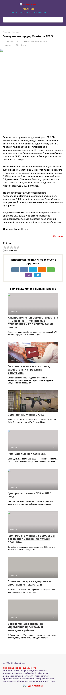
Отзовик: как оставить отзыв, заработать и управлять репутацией (29, 369)
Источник (58, 236)
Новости (7, 45)
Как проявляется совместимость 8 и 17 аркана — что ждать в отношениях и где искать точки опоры (33, 322)
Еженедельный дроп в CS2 (27, 454)
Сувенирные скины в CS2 (26, 414)
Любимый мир (28, 9)
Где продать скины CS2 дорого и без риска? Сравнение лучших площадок (31, 539)
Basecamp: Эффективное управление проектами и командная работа (25, 627)
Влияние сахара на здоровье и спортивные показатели (29, 583)
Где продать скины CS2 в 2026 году (29, 494)
